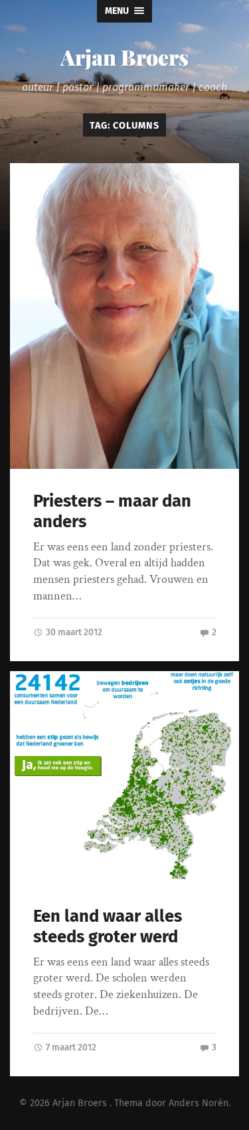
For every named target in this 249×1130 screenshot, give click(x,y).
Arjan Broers (124, 56)
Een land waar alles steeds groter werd (107, 926)
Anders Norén (198, 1103)
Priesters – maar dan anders (112, 511)
